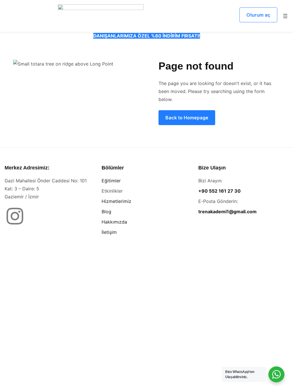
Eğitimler (111, 180)
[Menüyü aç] (285, 16)
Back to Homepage (186, 118)
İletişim (109, 232)
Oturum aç (258, 15)
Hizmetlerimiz (116, 201)
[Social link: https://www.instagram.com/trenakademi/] (17, 216)
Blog (106, 211)
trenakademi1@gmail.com (227, 211)
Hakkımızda (114, 222)
